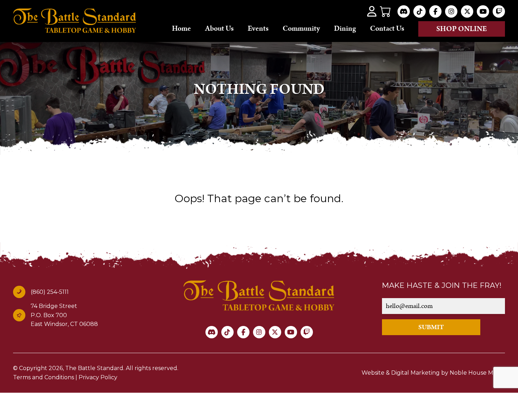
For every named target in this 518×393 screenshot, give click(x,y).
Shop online (461, 29)
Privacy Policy (98, 377)
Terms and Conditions (43, 377)
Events (258, 28)
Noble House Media (477, 372)
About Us (219, 28)
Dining (345, 28)
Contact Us (387, 28)
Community (301, 28)
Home (181, 28)
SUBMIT (431, 327)
